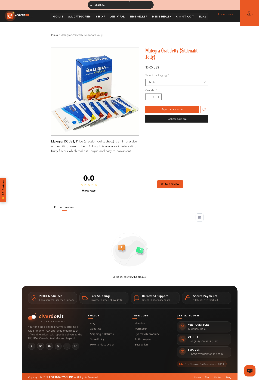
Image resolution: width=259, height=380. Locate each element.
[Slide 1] (129, 1)
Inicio (54, 34)
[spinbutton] (153, 97)
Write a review (170, 184)
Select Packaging (157, 75)
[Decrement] (148, 97)
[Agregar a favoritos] (204, 109)
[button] (252, 13)
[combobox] (176, 82)
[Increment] (159, 97)
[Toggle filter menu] (200, 217)
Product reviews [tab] (64, 207)
